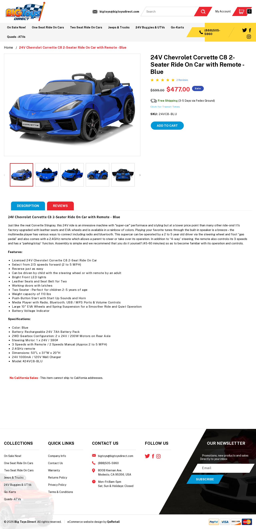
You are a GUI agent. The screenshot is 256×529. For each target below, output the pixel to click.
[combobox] (176, 11)
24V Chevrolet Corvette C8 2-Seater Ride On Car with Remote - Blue (72, 47)
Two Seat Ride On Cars (19, 470)
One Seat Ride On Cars (18, 463)
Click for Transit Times (165, 106)
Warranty (54, 470)
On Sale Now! (12, 456)
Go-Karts (10, 492)
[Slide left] (4, 174)
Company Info (57, 456)
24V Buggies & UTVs (17, 484)
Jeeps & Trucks (14, 477)
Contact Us (55, 463)
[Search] (203, 11)
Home (8, 47)
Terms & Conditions (60, 492)
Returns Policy (57, 477)
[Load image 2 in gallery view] (47, 175)
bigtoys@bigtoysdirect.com (119, 11)
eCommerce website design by (86, 521)
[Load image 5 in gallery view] (123, 175)
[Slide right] (140, 174)
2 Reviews (182, 80)
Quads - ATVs (12, 499)
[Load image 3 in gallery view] (72, 175)
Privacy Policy (57, 484)
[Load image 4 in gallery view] (97, 175)
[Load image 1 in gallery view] (21, 175)
